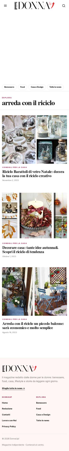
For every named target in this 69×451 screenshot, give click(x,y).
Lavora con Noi (9, 420)
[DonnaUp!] (34, 6)
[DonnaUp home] (19, 368)
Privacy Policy (9, 426)
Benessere (9, 87)
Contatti (6, 414)
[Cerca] (63, 5)
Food (22, 87)
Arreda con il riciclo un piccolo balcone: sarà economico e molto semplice (33, 325)
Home (5, 403)
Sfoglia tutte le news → (13, 388)
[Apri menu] (5, 5)
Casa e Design (37, 87)
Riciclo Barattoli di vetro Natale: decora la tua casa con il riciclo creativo (33, 173)
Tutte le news (55, 87)
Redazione (7, 408)
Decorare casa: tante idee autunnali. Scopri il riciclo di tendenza (30, 249)
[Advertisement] (34, 47)
